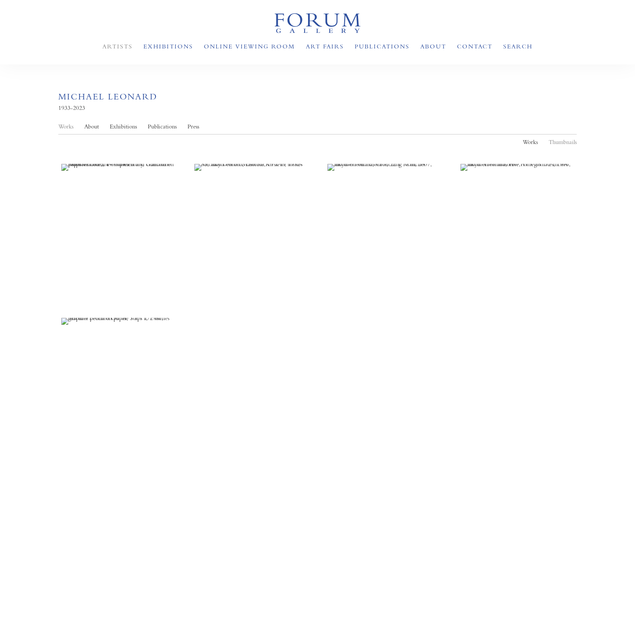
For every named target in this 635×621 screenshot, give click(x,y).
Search (518, 46)
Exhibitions (168, 46)
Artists (117, 46)
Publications (382, 46)
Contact (474, 46)
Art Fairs (325, 46)
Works (65, 126)
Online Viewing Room (249, 46)
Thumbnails (563, 142)
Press (193, 126)
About (433, 46)
